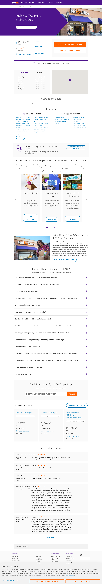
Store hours (24, 72)
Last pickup (39, 72)
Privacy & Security (70, 558)
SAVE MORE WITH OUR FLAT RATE (76, 147)
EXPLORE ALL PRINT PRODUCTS (63, 259)
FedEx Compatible (55, 556)
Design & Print (41, 2)
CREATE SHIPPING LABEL (67, 50)
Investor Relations (16, 560)
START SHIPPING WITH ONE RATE (29, 217)
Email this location (39, 47)
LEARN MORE (50, 218)
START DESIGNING (70, 218)
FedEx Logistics (54, 561)
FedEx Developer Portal (55, 559)
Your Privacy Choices (69, 562)
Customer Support (24, 54)
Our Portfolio (15, 558)
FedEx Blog (38, 556)
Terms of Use (69, 556)
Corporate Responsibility (39, 559)
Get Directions (22, 431)
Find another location (39, 54)
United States (86, 554)
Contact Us (38, 563)
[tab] (47, 227)
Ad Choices (68, 560)
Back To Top (51, 540)
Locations (50, 2)
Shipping (23, 2)
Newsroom (38, 561)
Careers (14, 562)
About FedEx (15, 556)
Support (58, 2)
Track (72, 394)
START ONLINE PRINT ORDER (68, 43)
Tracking (31, 2)
